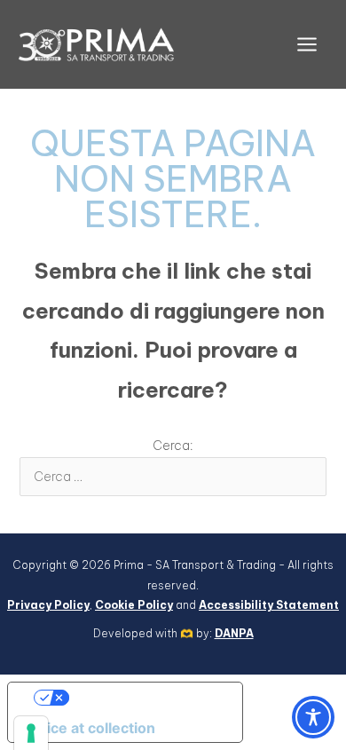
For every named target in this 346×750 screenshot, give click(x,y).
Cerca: (173, 446)
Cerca (294, 440)
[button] (313, 717)
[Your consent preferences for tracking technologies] (31, 733)
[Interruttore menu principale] (306, 45)
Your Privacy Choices (142, 698)
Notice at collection (88, 728)
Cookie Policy (134, 605)
